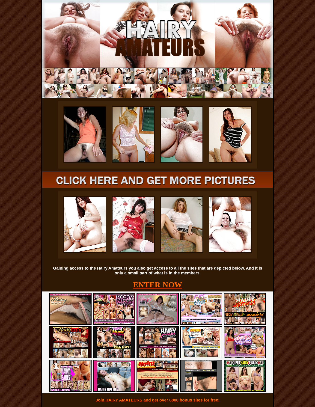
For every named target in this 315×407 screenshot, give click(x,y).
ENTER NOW (157, 284)
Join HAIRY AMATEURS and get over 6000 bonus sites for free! (158, 400)
